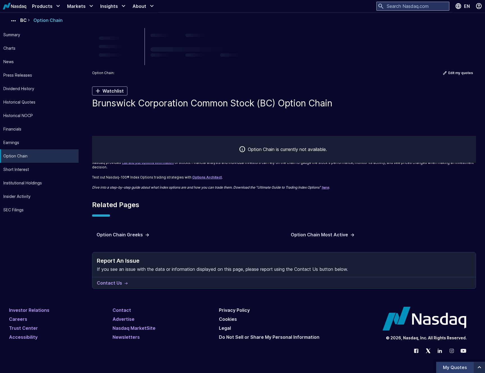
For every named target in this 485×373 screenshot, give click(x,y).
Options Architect (207, 177)
